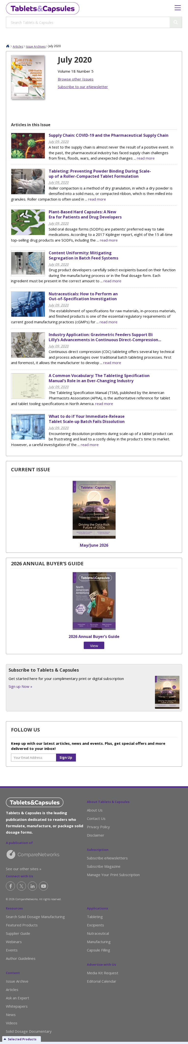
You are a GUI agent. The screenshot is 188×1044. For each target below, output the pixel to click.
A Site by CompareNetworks (46, 854)
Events (12, 950)
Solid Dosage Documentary (29, 1031)
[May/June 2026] (94, 537)
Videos (11, 1022)
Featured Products (22, 924)
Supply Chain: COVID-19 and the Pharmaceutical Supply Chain (108, 135)
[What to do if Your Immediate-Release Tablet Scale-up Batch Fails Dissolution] (28, 438)
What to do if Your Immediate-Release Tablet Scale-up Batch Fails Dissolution (87, 419)
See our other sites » (23, 868)
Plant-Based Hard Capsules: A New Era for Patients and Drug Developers (85, 214)
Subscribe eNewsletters (107, 857)
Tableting (95, 916)
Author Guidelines (20, 958)
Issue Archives (36, 46)
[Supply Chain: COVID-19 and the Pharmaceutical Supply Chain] (28, 157)
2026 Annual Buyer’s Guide (94, 636)
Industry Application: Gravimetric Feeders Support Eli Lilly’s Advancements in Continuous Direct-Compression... (105, 337)
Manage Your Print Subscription (113, 874)
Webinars (14, 941)
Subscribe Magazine (103, 866)
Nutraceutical (98, 933)
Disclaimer (95, 835)
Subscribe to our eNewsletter (83, 86)
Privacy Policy (98, 826)
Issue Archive (17, 981)
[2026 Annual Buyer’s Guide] (94, 628)
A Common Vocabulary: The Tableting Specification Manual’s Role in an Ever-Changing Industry (99, 378)
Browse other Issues (76, 79)
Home (8, 46)
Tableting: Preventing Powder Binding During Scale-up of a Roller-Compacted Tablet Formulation (100, 173)
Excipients (95, 924)
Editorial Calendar (101, 981)
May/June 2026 (94, 545)
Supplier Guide (18, 933)
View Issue (94, 646)
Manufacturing (99, 941)
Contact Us (96, 818)
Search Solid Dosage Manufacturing (35, 916)
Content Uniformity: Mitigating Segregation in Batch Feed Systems (83, 255)
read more (146, 158)
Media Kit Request (102, 972)
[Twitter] (21, 886)
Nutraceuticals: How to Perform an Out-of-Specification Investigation (83, 296)
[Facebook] (10, 886)
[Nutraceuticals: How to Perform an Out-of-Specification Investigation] (28, 315)
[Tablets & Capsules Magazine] (42, 8)
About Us (95, 810)
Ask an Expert (17, 997)
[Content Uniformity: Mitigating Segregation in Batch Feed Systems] (28, 274)
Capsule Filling (98, 950)
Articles (18, 46)
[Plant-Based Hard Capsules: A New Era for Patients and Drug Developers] (28, 233)
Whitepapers (17, 1006)
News (11, 1014)
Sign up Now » (20, 686)
